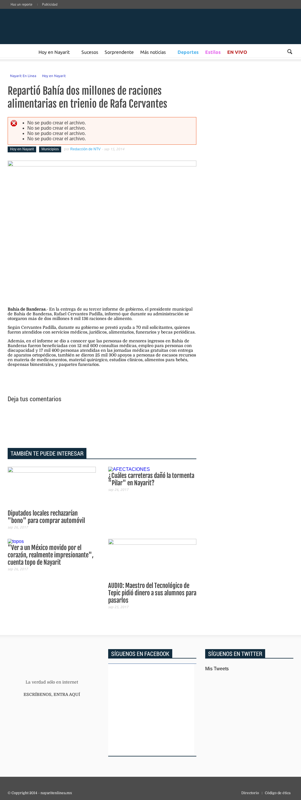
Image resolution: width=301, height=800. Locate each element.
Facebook (255, 10)
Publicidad (49, 4)
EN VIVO (237, 52)
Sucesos (89, 52)
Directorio (250, 793)
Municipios (50, 149)
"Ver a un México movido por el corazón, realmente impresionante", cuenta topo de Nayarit (50, 555)
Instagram (273, 10)
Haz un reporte (21, 4)
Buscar (289, 51)
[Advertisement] (102, 426)
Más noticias (153, 52)
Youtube (291, 10)
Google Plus (264, 10)
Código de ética (277, 793)
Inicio (52, 26)
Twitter (282, 10)
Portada (14, 51)
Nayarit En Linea (23, 75)
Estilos (213, 52)
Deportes (188, 52)
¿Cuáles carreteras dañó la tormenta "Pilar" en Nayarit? (151, 479)
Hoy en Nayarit (54, 52)
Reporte (28, 51)
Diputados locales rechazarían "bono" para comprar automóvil (46, 516)
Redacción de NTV (85, 149)
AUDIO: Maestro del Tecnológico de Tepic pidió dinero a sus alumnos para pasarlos (152, 593)
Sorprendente (119, 52)
